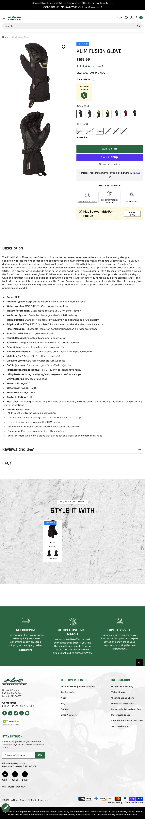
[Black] (80, 114)
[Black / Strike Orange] (56, 553)
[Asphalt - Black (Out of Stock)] (99, 114)
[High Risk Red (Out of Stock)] (89, 114)
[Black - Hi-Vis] (108, 114)
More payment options (109, 164)
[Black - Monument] (135, 114)
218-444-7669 (27, 706)
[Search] (138, 26)
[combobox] (72, 26)
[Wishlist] (63, 47)
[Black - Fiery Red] (126, 114)
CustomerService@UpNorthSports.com (116, 814)
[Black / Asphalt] (49, 553)
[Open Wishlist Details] (126, 17)
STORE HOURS (132, 213)
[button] (83, 66)
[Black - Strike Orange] (117, 114)
